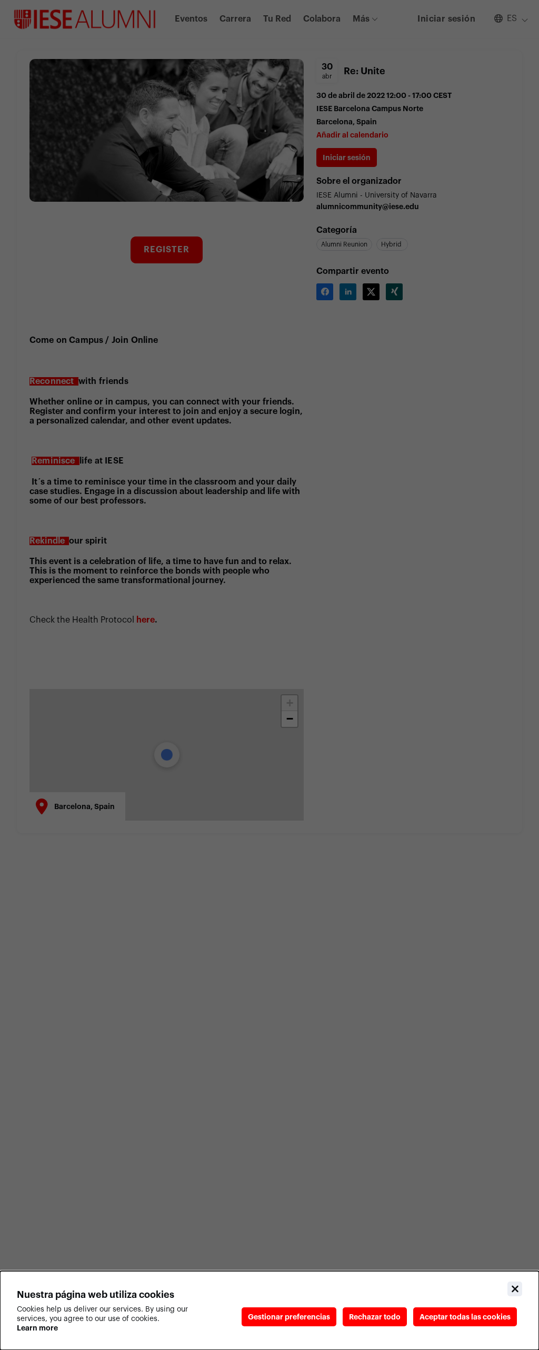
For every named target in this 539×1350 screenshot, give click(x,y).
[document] (269, 1310)
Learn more (37, 1328)
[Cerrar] (514, 1289)
